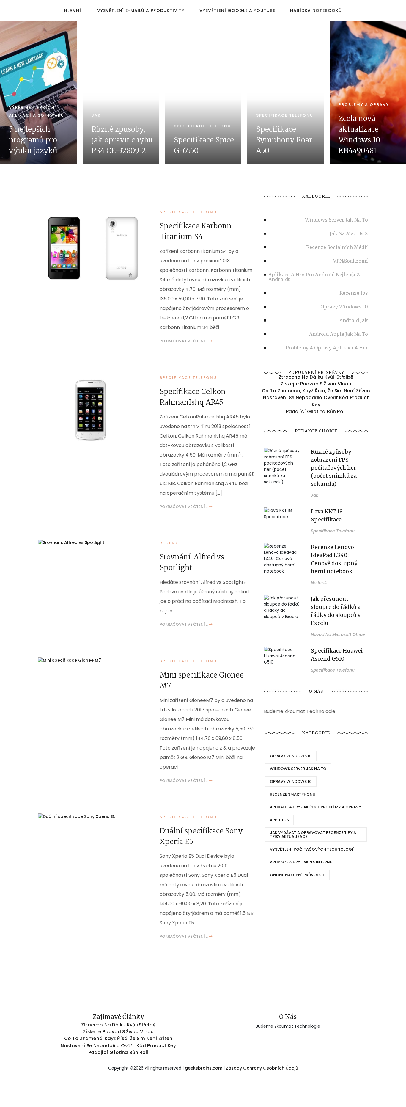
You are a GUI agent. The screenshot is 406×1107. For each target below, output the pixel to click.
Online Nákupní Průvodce (297, 875)
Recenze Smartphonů (292, 794)
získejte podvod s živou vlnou (316, 384)
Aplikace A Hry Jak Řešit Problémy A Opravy (315, 807)
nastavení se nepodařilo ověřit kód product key (316, 401)
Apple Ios (279, 820)
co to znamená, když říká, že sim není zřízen (316, 391)
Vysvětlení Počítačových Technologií (312, 849)
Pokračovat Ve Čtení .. (184, 341)
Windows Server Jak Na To (298, 769)
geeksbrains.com (203, 1068)
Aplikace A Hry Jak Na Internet (302, 862)
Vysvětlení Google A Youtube (237, 10)
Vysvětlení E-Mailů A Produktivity (141, 10)
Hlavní (72, 10)
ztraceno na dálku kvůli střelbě (316, 377)
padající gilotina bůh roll (316, 411)
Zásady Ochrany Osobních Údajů (262, 1068)
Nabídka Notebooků (316, 10)
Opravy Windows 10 (291, 756)
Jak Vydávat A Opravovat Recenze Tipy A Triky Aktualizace (313, 834)
